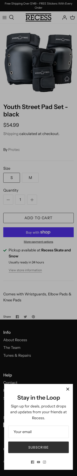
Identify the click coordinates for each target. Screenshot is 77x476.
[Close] (67, 389)
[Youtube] (38, 462)
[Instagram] (44, 462)
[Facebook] (32, 462)
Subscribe (38, 447)
